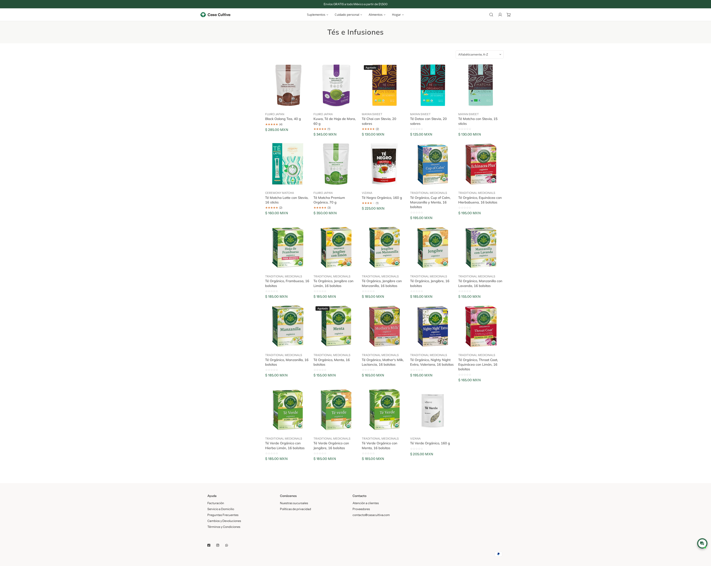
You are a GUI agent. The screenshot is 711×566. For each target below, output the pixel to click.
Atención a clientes (366, 503)
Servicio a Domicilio (220, 509)
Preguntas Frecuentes (222, 515)
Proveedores (361, 509)
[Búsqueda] (491, 14)
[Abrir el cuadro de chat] (702, 543)
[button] (508, 14)
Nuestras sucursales (294, 503)
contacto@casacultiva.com (371, 515)
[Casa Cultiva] (215, 15)
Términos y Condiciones (223, 527)
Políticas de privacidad (295, 509)
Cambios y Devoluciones (224, 521)
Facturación (215, 503)
